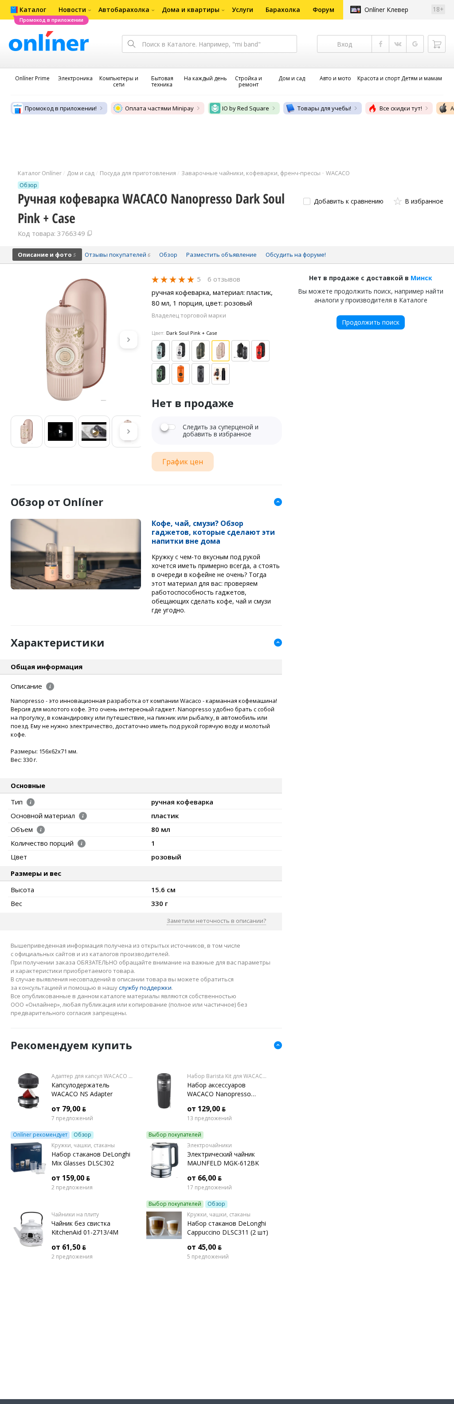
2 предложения (72, 1187)
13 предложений (209, 1118)
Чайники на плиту (75, 1215)
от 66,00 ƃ (204, 1178)
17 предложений (209, 1187)
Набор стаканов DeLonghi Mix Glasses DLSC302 (90, 1158)
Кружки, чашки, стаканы (83, 1145)
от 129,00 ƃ (206, 1109)
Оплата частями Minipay (159, 108)
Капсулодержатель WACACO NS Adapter (82, 1089)
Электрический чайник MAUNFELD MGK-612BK (223, 1158)
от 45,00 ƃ (204, 1247)
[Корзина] (437, 44)
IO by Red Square (245, 108)
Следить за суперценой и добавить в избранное (220, 431)
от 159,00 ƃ (70, 1178)
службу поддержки (145, 988)
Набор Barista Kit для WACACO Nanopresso (228, 1076)
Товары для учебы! (324, 108)
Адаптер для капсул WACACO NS (92, 1076)
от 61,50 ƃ (68, 1247)
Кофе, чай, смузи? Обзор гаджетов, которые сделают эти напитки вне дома (213, 532)
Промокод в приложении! (61, 108)
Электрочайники (209, 1145)
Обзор (82, 1134)
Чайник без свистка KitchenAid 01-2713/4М (84, 1227)
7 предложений (72, 1118)
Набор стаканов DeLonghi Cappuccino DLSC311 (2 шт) (227, 1227)
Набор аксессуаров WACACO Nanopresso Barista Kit (219, 1089)
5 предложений (208, 1257)
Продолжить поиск (370, 322)
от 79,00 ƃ (68, 1109)
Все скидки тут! (401, 108)
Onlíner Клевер (386, 9)
